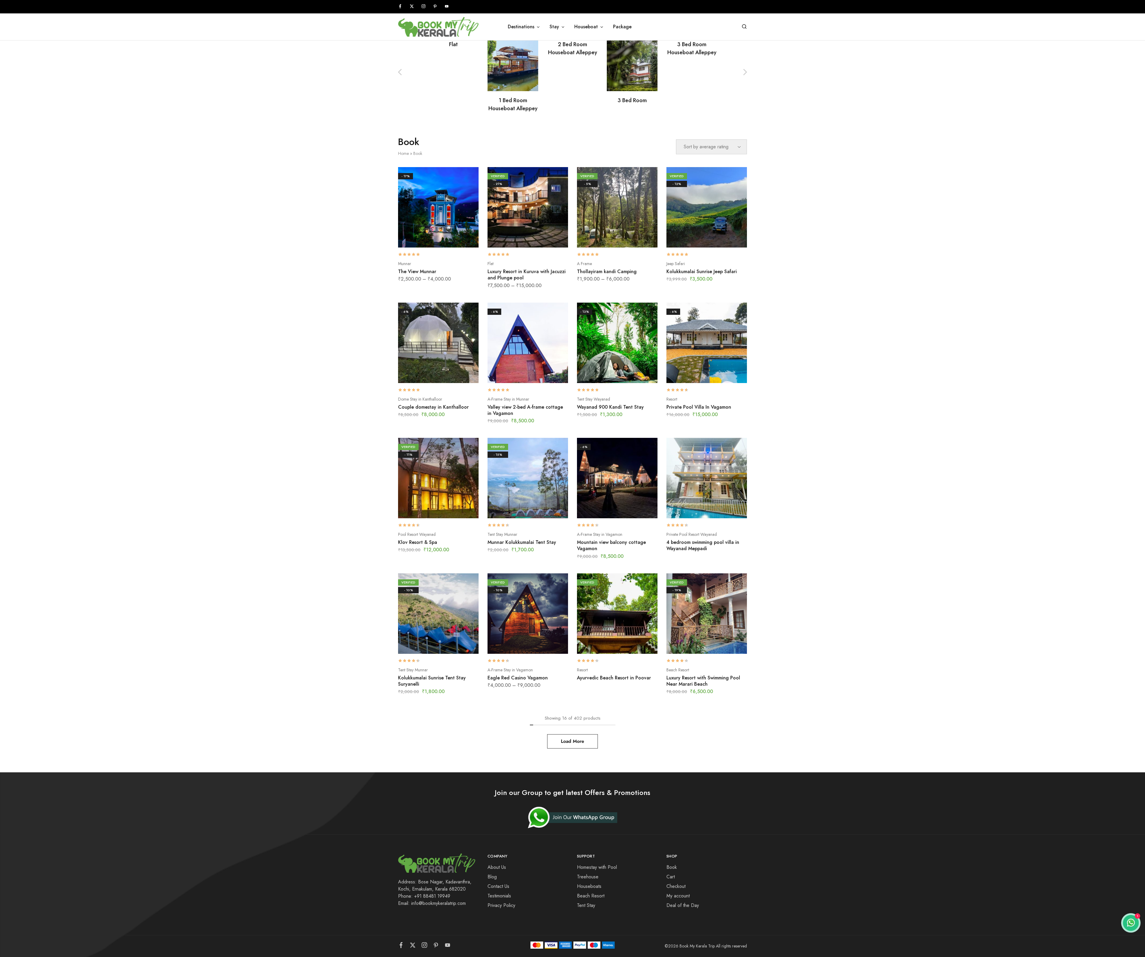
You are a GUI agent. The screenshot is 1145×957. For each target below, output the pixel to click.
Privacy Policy (501, 905)
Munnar (404, 264)
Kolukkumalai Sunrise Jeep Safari (701, 271)
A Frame (584, 264)
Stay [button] (554, 27)
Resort (671, 399)
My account (678, 895)
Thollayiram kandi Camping (607, 271)
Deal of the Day (682, 905)
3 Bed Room (632, 100)
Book (671, 867)
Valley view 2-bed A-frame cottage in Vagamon (525, 410)
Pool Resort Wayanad (417, 534)
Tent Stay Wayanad (593, 399)
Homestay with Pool (597, 867)
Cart (670, 876)
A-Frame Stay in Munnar (508, 399)
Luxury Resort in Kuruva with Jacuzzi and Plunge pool (527, 274)
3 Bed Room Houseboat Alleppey (692, 48)
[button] (745, 72)
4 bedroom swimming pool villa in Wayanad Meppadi (702, 545)
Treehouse (587, 876)
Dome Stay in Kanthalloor (420, 399)
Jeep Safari (675, 264)
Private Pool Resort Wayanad (691, 534)
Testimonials (499, 895)
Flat (453, 44)
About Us (497, 867)
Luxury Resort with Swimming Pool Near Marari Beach (703, 680)
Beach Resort (677, 670)
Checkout (676, 886)
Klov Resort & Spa (417, 542)
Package (622, 27)
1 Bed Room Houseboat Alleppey (513, 104)
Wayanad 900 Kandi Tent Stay (610, 407)
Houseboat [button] (586, 27)
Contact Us (498, 886)
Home (403, 153)
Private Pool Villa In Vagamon (698, 407)
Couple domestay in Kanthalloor (433, 407)
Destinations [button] (521, 27)
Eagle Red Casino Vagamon (518, 677)
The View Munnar (417, 271)
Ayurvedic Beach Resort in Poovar (614, 677)
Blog (492, 876)
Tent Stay (586, 905)
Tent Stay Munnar (502, 534)
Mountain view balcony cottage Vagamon (611, 545)
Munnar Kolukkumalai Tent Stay (522, 542)
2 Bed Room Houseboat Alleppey (572, 48)
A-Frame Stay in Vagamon (599, 534)
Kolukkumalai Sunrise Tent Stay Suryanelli (432, 680)
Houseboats (589, 886)
